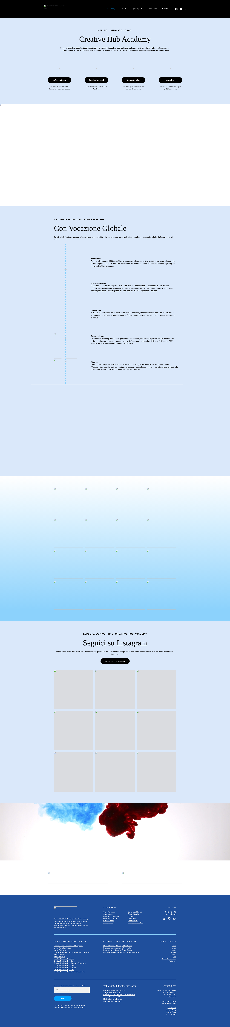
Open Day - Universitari (111, 916)
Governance (172, 1008)
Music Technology (60, 950)
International (132, 918)
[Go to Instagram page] (177, 9)
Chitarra (173, 954)
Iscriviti (63, 998)
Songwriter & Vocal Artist (112, 993)
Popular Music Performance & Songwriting (68, 946)
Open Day (170, 80)
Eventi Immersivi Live (135, 923)
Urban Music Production (62, 948)
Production (172, 961)
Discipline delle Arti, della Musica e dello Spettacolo (72, 952)
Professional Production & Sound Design (117, 950)
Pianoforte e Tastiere (169, 959)
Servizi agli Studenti (135, 912)
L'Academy (111, 9)
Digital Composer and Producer (114, 990)
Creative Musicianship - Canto (64, 965)
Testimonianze (108, 923)
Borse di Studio (133, 914)
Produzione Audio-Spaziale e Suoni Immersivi (119, 995)
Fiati (174, 957)
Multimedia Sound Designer (112, 999)
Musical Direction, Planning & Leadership (117, 946)
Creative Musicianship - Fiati (64, 970)
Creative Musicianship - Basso (64, 961)
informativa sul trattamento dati (72, 1007)
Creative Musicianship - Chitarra (65, 968)
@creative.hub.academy (115, 661)
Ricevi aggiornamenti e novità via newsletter (69, 986)
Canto (174, 946)
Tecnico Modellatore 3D (111, 997)
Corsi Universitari (96, 80)
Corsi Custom (108, 914)
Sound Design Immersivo (112, 1001)
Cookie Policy (171, 1012)
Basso (174, 950)
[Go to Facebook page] (182, 9)
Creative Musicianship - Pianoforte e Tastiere (69, 972)
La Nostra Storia (59, 80)
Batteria (173, 952)
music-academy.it (139, 261)
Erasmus (131, 916)
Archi (174, 948)
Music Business (59, 957)
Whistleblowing (171, 1014)
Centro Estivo (133, 921)
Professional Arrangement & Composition (117, 948)
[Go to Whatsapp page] (185, 9)
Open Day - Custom (110, 918)
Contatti (165, 9)
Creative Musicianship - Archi (64, 959)
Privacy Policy (171, 1010)
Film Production (59, 954)
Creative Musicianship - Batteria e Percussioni (70, 963)
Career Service (153, 9)
